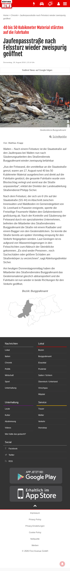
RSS (11, 461)
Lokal (7, 350)
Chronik (14, 15)
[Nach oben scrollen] (35, 506)
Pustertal (42, 369)
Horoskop (42, 428)
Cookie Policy (35, 532)
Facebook (13, 449)
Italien (7, 356)
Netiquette (35, 538)
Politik (7, 369)
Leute (7, 409)
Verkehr (41, 421)
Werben (35, 545)
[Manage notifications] (62, 563)
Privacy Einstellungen (35, 525)
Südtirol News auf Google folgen (37, 70)
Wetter (41, 415)
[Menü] (66, 3)
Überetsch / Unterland (48, 382)
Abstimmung (10, 421)
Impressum (35, 512)
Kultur (7, 415)
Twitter (11, 455)
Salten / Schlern (45, 375)
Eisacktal (42, 363)
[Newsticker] (33, 4)
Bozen (41, 350)
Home (6, 15)
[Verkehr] (42, 4)
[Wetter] (50, 4)
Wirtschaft (9, 375)
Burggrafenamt (44, 356)
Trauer (41, 409)
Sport (7, 382)
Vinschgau (43, 388)
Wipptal (41, 394)
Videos (8, 428)
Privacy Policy (35, 519)
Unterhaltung (10, 388)
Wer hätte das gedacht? (15, 434)
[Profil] (58, 4)
